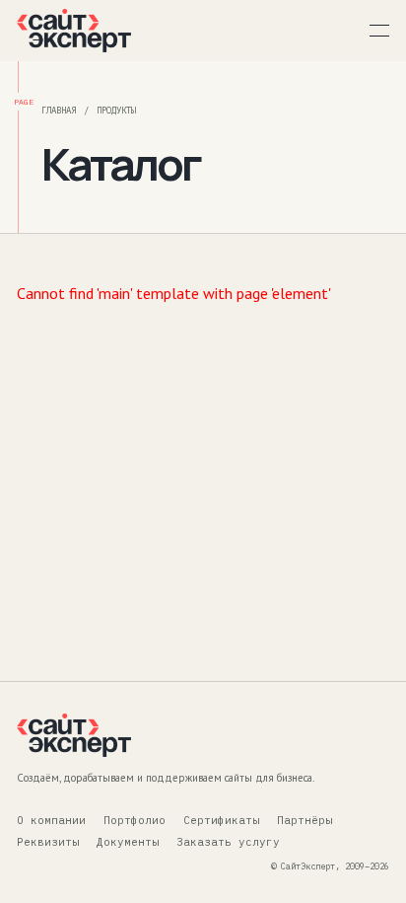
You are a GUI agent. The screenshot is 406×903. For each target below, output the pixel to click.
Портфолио (134, 820)
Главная (58, 110)
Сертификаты (221, 820)
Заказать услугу (228, 842)
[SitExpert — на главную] (74, 30)
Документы (128, 842)
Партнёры (304, 820)
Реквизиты (48, 842)
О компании (51, 820)
